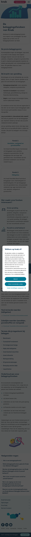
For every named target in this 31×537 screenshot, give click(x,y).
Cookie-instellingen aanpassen (15, 288)
